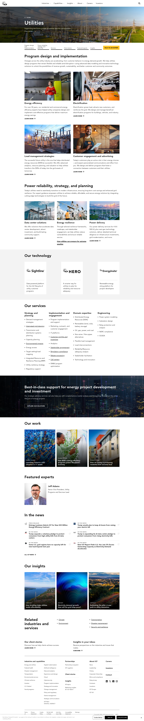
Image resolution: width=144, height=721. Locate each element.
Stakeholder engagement (60, 347)
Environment (63, 623)
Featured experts (82, 48)
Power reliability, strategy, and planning (42, 47)
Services (53, 48)
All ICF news (29, 554)
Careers (109, 661)
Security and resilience (99, 627)
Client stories (68, 48)
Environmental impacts (34, 343)
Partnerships (70, 661)
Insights (92, 48)
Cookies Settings (98, 717)
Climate (61, 620)
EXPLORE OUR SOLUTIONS (36, 406)
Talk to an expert (111, 48)
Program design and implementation (29, 47)
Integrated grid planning (35, 326)
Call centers (55, 359)
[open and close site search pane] (139, 3)
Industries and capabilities (34, 661)
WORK (28, 17)
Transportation (96, 620)
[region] (72, 718)
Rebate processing (57, 355)
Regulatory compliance (59, 351)
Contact (109, 675)
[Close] (141, 717)
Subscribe (76, 650)
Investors (109, 668)
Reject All (110, 717)
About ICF (93, 661)
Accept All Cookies (122, 717)
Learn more (28, 648)
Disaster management (99, 623)
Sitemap (77, 712)
